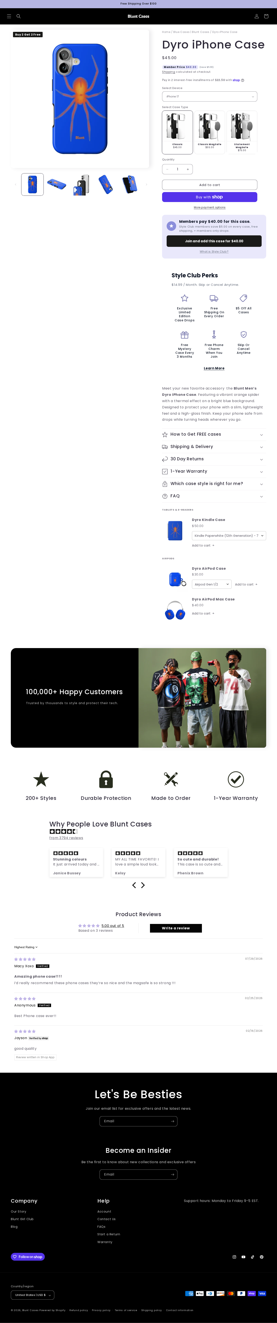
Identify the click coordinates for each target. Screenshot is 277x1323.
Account (104, 1211)
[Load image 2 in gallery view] (57, 184)
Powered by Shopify (52, 1310)
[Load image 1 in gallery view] (32, 184)
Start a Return (108, 1234)
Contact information (179, 1310)
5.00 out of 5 (112, 925)
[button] (9, 16)
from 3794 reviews (66, 837)
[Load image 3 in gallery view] (81, 184)
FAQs (101, 1227)
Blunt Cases (30, 1310)
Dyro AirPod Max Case (213, 599)
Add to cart (203, 545)
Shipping (168, 72)
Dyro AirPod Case (209, 568)
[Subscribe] (172, 1121)
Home (166, 32)
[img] (140, 831)
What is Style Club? (214, 251)
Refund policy (78, 1310)
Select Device (172, 88)
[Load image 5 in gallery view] (130, 184)
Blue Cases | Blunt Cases (191, 32)
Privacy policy (101, 1310)
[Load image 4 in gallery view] (105, 184)
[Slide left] (15, 184)
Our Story (18, 1211)
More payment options (210, 207)
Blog (14, 1227)
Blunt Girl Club (22, 1219)
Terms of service (126, 1310)
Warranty (105, 1242)
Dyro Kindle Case (208, 520)
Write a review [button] (176, 928)
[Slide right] (146, 184)
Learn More (214, 368)
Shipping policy (151, 1310)
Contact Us (106, 1219)
